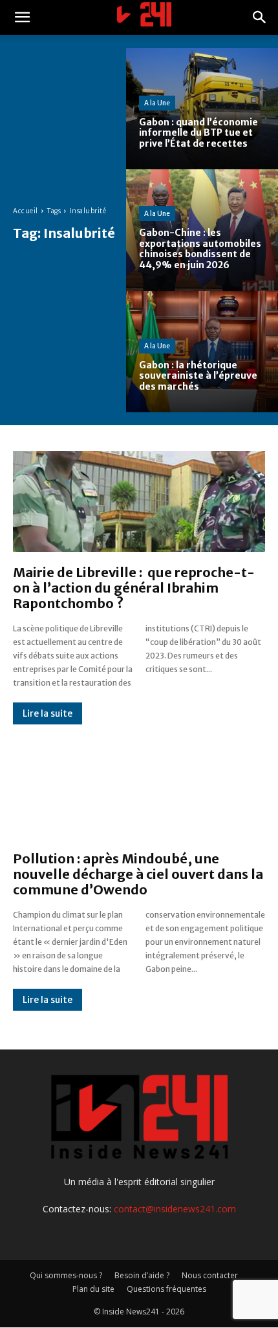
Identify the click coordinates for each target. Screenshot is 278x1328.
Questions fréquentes (166, 1288)
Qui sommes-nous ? (66, 1275)
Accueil (25, 211)
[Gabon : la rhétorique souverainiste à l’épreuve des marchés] (202, 351)
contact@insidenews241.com (175, 1209)
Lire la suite (47, 713)
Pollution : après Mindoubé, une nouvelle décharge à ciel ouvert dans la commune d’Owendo (138, 874)
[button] (22, 17)
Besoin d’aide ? (141, 1275)
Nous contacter (210, 1275)
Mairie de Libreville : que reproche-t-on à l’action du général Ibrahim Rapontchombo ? (134, 587)
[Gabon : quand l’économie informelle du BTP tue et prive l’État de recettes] (202, 108)
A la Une (157, 103)
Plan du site (93, 1288)
